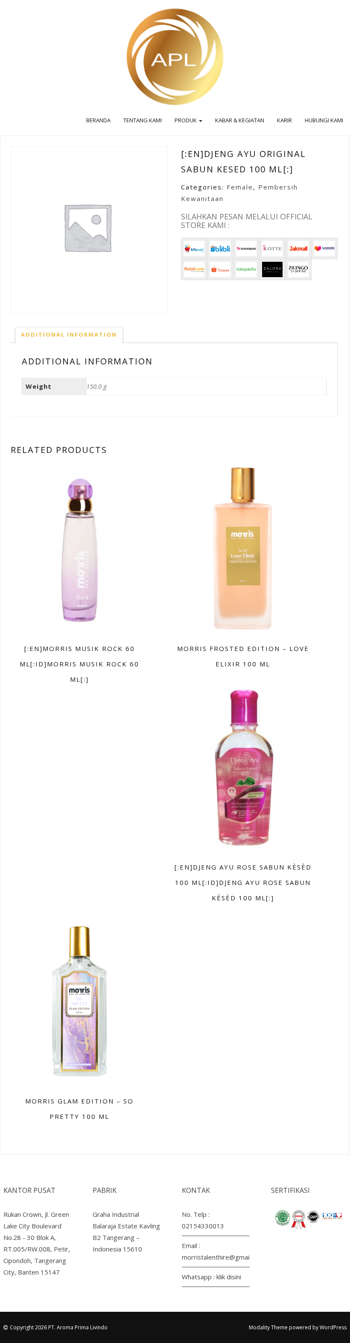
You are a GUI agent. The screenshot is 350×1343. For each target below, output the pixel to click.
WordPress (333, 1327)
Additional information (69, 334)
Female (240, 187)
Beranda (98, 120)
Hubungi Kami (324, 120)
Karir (284, 120)
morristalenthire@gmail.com (223, 1257)
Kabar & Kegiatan (239, 120)
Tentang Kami (142, 120)
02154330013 (203, 1226)
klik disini (228, 1276)
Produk (186, 120)
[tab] (69, 335)
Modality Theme (268, 1327)
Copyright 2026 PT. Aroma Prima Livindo (59, 1327)
